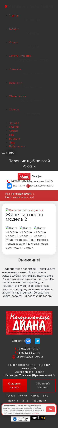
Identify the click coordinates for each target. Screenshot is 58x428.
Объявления (17, 96)
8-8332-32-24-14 (29, 352)
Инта (12, 142)
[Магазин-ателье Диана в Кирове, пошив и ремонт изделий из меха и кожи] (24, 176)
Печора (14, 123)
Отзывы (14, 109)
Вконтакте (18, 185)
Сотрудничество (20, 55)
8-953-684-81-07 (29, 348)
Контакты (15, 69)
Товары (14, 29)
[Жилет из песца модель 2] (24, 210)
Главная (14, 15)
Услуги (13, 42)
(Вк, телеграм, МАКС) (31, 181)
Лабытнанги (17, 146)
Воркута (14, 138)
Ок (50, 409)
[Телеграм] (37, 340)
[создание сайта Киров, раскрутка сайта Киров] (21, 419)
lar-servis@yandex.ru (41, 185)
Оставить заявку (14, 385)
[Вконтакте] (28, 340)
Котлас (13, 130)
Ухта (11, 134)
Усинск (14, 126)
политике (35, 413)
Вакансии (15, 82)
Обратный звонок (43, 385)
